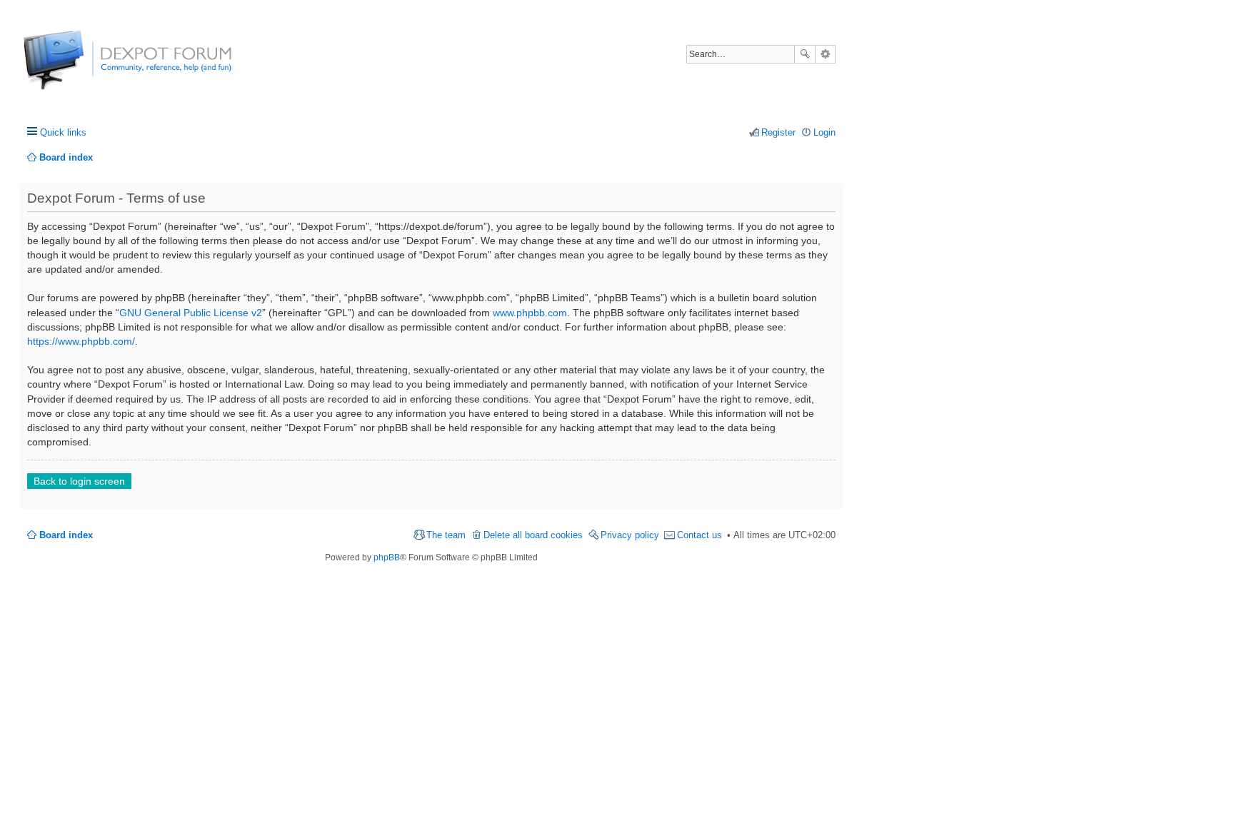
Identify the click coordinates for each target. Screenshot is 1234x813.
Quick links (63, 132)
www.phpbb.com (530, 312)
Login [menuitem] (824, 132)
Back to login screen (79, 481)
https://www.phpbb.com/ (81, 341)
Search (805, 54)
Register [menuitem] (778, 132)
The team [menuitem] (446, 535)
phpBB (386, 557)
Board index (66, 535)
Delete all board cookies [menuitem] (533, 535)
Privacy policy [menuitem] (630, 535)
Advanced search (825, 54)
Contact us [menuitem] (699, 535)
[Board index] (77, 67)
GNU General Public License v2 (190, 312)
